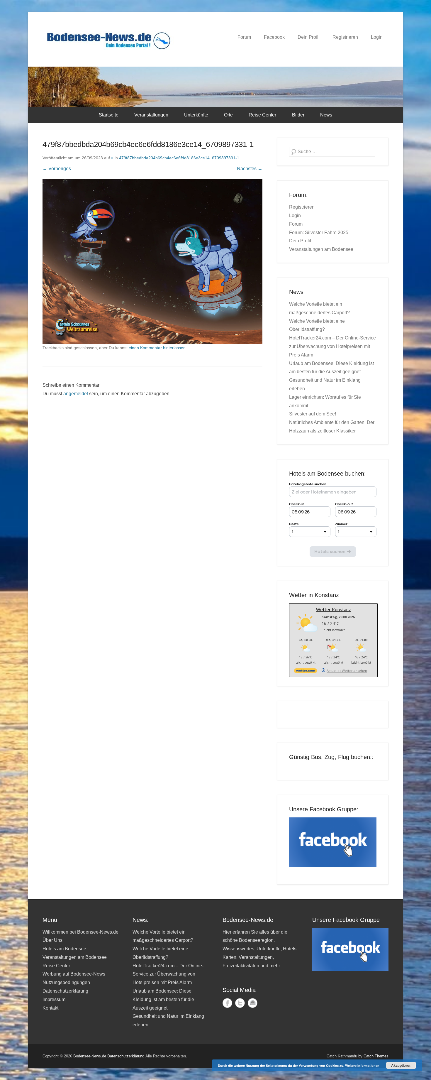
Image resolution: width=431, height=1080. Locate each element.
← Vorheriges (57, 168)
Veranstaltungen (151, 114)
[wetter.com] (305, 672)
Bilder (298, 114)
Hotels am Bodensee (64, 948)
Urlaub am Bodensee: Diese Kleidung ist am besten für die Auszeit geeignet (163, 999)
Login (377, 37)
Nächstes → (249, 168)
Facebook (274, 37)
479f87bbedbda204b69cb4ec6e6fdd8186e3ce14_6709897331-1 (179, 158)
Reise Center (262, 114)
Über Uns (52, 940)
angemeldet (75, 393)
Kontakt (50, 1007)
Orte (228, 114)
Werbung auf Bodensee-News (74, 973)
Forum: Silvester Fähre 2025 (318, 232)
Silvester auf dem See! (312, 413)
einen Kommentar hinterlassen (157, 347)
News (326, 114)
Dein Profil (309, 37)
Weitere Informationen (362, 1065)
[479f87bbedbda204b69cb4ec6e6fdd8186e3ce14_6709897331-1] (152, 261)
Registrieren (345, 37)
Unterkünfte (196, 114)
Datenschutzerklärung (65, 990)
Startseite (108, 114)
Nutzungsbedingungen (66, 982)
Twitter (240, 1003)
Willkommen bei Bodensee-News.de (80, 931)
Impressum (54, 999)
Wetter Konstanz (333, 609)
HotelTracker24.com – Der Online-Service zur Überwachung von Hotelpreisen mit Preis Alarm (332, 346)
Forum (244, 37)
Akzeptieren (401, 1065)
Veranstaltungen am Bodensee (321, 249)
